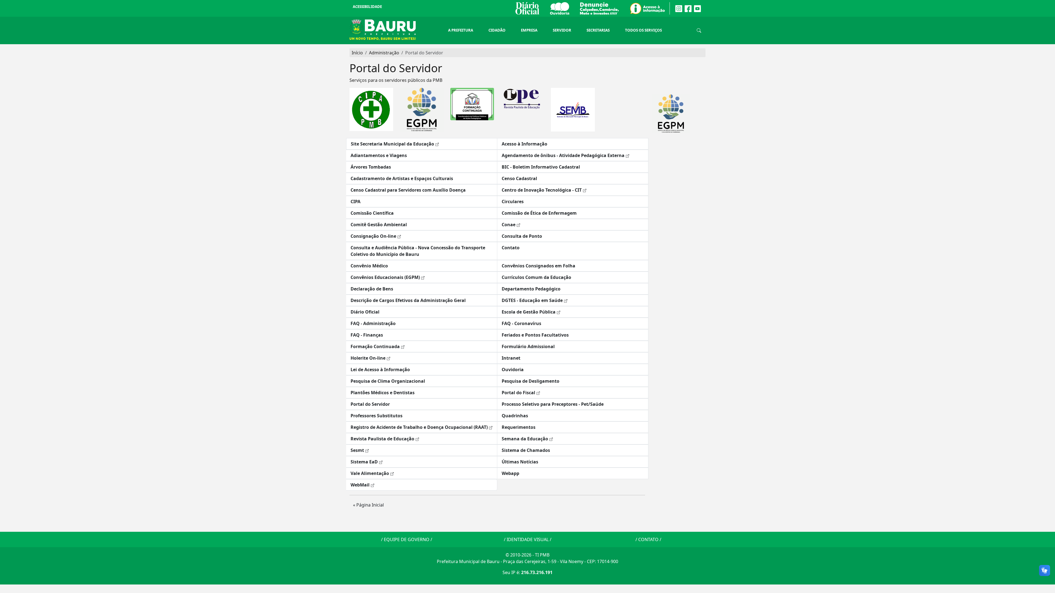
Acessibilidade (367, 6)
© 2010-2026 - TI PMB (527, 555)
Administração (384, 53)
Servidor (562, 30)
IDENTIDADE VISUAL (528, 539)
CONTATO (648, 539)
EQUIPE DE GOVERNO (406, 539)
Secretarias (598, 30)
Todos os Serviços (643, 30)
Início (357, 53)
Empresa (529, 30)
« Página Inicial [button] (368, 505)
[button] (421, 144)
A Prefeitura (460, 30)
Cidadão (497, 30)
